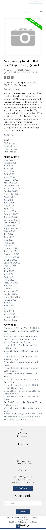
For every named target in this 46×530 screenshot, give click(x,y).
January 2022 (10, 320)
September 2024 (12, 229)
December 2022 (11, 289)
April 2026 (9, 174)
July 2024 (8, 234)
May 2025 (9, 206)
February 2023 (11, 283)
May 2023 (9, 274)
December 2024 (11, 220)
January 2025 (11, 217)
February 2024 (11, 249)
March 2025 (10, 211)
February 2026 (11, 180)
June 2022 (9, 306)
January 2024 (10, 251)
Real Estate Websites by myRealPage (23, 522)
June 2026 (9, 169)
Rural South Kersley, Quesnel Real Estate (23, 414)
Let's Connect (23, 488)
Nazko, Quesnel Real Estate (17, 342)
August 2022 (10, 300)
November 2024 (12, 223)
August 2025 (10, 197)
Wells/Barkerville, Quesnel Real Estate (22, 417)
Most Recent (9, 160)
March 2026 (10, 177)
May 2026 (9, 172)
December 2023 (11, 254)
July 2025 (8, 200)
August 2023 (10, 266)
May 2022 (9, 309)
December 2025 (12, 186)
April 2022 (9, 311)
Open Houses (10, 149)
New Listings (10, 146)
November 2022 (12, 292)
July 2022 (8, 303)
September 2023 (12, 263)
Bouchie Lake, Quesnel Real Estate (20, 337)
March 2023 (10, 280)
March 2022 (10, 314)
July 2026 (8, 166)
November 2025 (12, 189)
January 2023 (10, 286)
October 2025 (10, 192)
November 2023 (12, 257)
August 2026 (10, 163)
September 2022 (12, 297)
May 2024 (9, 240)
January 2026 (10, 183)
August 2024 (10, 231)
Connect (35, 2)
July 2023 (8, 269)
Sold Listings (10, 152)
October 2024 (10, 226)
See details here (11, 89)
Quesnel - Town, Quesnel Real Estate (21, 385)
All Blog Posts (10, 143)
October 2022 (10, 294)
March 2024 (10, 246)
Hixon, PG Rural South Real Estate (20, 340)
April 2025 (9, 209)
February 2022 (11, 317)
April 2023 (9, 277)
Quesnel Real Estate (13, 388)
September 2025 (12, 194)
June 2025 (9, 203)
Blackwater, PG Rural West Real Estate (22, 328)
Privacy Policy (22, 520)
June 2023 (9, 271)
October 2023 (10, 260)
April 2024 (9, 243)
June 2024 (9, 237)
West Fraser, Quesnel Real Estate (19, 420)
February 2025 (11, 214)
